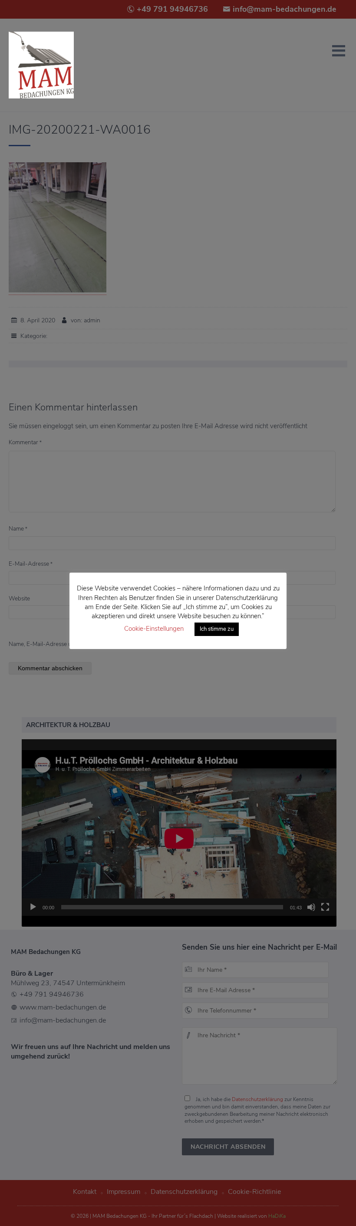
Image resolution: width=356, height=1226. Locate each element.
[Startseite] (41, 65)
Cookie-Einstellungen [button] (154, 628)
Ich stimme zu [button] (217, 629)
